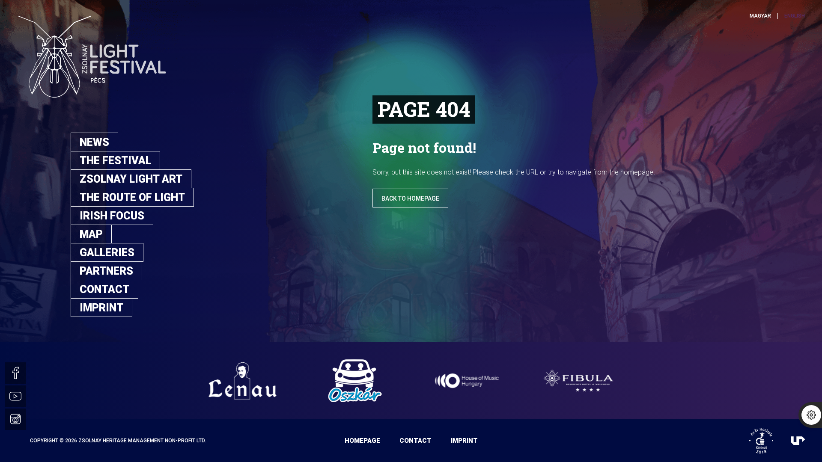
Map (91, 234)
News (94, 142)
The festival (115, 160)
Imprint (101, 308)
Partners (106, 271)
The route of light (132, 197)
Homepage (362, 440)
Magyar (760, 16)
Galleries (107, 252)
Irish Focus (112, 216)
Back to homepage (410, 198)
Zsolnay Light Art (131, 179)
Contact (104, 289)
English (794, 16)
